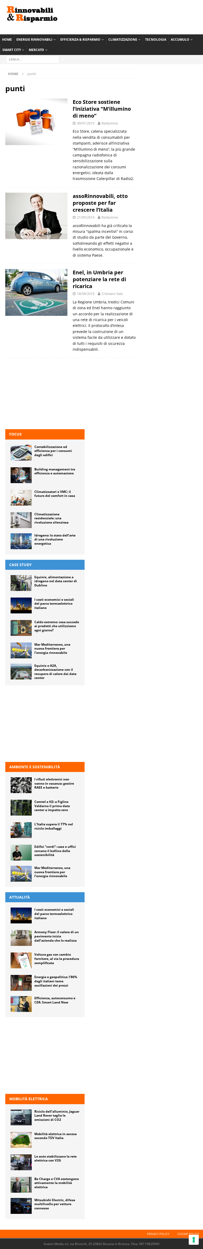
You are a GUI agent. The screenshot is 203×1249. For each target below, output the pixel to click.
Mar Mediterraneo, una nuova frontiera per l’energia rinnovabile (52, 648)
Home (7, 39)
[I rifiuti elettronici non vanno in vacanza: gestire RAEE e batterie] (21, 785)
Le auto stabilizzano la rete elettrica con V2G (55, 1158)
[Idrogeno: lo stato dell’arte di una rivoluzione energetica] (21, 541)
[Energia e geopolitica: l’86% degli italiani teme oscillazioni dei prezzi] (21, 983)
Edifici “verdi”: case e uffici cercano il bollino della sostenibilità (55, 850)
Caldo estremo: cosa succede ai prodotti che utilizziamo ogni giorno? (56, 626)
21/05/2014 (85, 217)
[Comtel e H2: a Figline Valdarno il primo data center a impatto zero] (21, 808)
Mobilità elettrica (28, 1098)
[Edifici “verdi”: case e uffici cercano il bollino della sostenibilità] (21, 853)
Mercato (36, 50)
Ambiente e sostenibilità (34, 766)
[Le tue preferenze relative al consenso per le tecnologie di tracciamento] (194, 1240)
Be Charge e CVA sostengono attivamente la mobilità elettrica (56, 1183)
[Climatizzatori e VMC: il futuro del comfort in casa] (21, 498)
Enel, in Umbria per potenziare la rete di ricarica (99, 279)
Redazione (110, 123)
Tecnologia (155, 39)
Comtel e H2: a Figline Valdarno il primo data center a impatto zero (52, 805)
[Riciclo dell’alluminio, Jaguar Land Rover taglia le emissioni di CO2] (21, 1117)
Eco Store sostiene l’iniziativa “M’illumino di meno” (102, 108)
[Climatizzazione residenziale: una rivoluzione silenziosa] (21, 520)
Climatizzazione (122, 39)
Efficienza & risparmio (80, 39)
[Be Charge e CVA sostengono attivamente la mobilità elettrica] (21, 1185)
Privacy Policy (158, 1234)
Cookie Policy (188, 1234)
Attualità (19, 897)
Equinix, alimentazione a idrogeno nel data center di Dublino (55, 581)
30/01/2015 (85, 123)
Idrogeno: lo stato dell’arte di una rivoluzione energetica (55, 539)
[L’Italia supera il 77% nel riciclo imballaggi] (21, 830)
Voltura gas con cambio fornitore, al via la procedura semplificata (56, 958)
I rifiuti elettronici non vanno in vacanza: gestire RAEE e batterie (54, 783)
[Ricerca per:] (32, 59)
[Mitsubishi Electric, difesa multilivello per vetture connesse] (21, 1206)
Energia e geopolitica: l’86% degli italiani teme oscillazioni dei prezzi (55, 981)
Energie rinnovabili (34, 39)
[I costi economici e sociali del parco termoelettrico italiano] (21, 605)
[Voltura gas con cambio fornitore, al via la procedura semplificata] (21, 960)
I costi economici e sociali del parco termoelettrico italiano (54, 603)
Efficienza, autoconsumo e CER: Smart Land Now (54, 1000)
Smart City (11, 50)
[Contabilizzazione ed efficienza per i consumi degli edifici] (21, 453)
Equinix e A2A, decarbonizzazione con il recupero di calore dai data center (55, 671)
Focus (15, 434)
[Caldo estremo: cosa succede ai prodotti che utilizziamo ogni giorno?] (21, 628)
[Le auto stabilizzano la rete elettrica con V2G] (21, 1162)
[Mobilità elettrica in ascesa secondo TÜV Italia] (21, 1140)
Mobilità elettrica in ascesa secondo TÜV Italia (55, 1136)
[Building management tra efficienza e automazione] (21, 475)
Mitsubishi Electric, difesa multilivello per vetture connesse (54, 1204)
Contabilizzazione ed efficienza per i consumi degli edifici (53, 451)
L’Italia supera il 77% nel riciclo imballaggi (53, 826)
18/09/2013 (85, 293)
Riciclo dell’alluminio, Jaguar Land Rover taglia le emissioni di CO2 (56, 1115)
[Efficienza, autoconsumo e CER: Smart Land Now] (21, 1004)
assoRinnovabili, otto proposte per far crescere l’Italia (100, 202)
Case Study (20, 564)
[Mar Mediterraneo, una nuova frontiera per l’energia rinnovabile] (21, 650)
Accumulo (180, 39)
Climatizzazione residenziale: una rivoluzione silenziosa (51, 518)
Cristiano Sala (112, 293)
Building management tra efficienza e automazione (54, 471)
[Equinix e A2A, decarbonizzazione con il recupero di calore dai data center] (21, 671)
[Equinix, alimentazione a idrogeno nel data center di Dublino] (21, 583)
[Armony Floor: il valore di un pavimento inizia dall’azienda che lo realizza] (21, 938)
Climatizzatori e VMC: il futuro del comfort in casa (54, 493)
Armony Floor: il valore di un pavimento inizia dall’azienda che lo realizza (56, 936)
